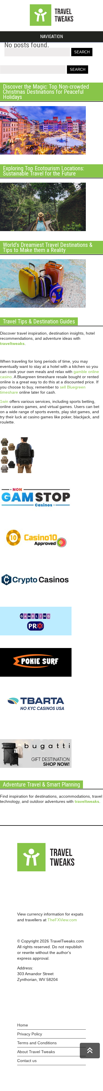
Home (22, 1025)
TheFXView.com (62, 920)
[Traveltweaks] (51, 24)
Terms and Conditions (37, 1043)
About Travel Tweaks (36, 1051)
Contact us (27, 1060)
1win (4, 401)
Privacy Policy (29, 1034)
